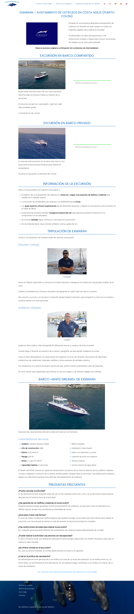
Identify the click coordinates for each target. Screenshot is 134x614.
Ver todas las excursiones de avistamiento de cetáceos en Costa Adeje (67, 572)
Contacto (22, 595)
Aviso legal (23, 592)
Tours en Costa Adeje (44, 4)
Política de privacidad (26, 588)
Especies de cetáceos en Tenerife (88, 4)
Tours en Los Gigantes (63, 4)
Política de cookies (26, 585)
